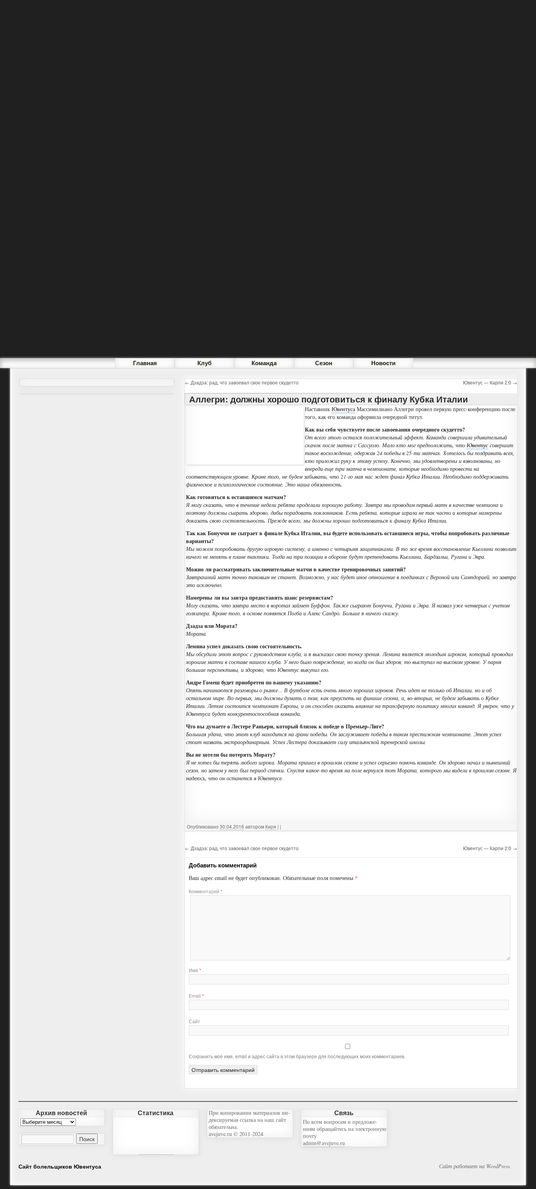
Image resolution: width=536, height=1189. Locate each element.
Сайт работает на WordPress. (475, 1166)
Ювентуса (343, 409)
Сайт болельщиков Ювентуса (59, 1166)
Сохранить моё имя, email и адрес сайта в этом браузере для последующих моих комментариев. (297, 1056)
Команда (264, 363)
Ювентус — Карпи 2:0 (490, 382)
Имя (195, 970)
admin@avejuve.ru (324, 1143)
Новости (383, 363)
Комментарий (205, 891)
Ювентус (477, 445)
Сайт (194, 1021)
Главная (145, 363)
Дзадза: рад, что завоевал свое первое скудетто (242, 382)
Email (196, 995)
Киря (270, 826)
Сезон (323, 363)
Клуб (204, 363)
